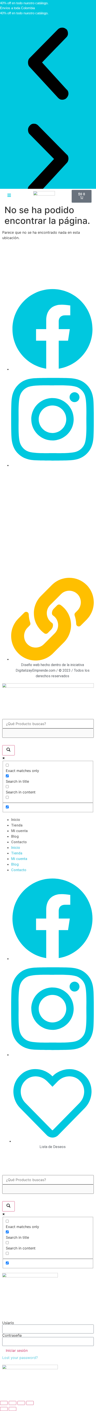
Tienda (17, 825)
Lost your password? (20, 1357)
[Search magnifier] (8, 750)
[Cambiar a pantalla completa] (12, 1403)
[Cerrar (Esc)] (30, 1403)
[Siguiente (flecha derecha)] (12, 1409)
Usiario (8, 1323)
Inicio (15, 820)
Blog (15, 836)
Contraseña (12, 1335)
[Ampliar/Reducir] (4, 1403)
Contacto (19, 842)
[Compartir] (21, 1403)
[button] (48, 64)
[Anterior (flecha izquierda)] (4, 1409)
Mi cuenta (19, 831)
